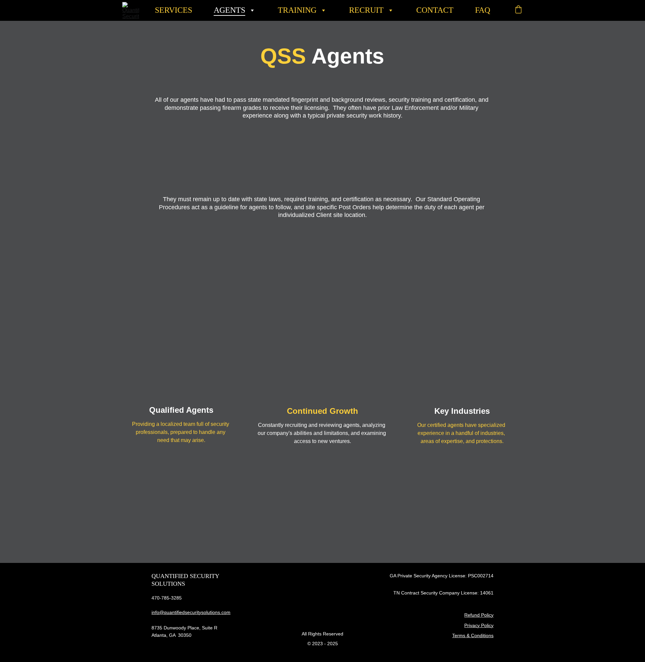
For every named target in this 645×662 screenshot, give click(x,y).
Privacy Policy (478, 625)
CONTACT (435, 10)
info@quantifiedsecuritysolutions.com (191, 612)
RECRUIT (366, 10)
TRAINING (297, 10)
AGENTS (229, 10)
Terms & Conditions (472, 635)
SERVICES (173, 10)
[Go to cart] (518, 10)
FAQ (482, 10)
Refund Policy (478, 615)
